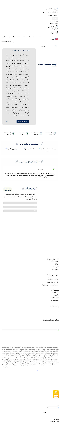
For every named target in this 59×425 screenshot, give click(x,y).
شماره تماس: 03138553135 (23, 314)
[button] (3, 150)
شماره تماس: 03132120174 (18, 311)
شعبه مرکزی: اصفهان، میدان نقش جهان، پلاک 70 (45, 307)
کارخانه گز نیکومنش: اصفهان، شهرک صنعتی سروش (44, 314)
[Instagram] (57, 323)
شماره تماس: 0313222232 (25, 307)
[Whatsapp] (53, 323)
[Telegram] (49, 323)
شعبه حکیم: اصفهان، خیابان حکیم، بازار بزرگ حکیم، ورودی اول (41, 311)
